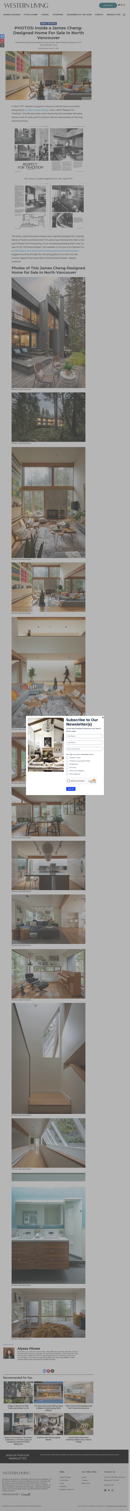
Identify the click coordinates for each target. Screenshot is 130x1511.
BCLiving (72, 767)
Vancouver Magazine (76, 771)
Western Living (74, 758)
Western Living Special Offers (79, 761)
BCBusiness (73, 764)
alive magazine (74, 774)
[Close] (103, 718)
